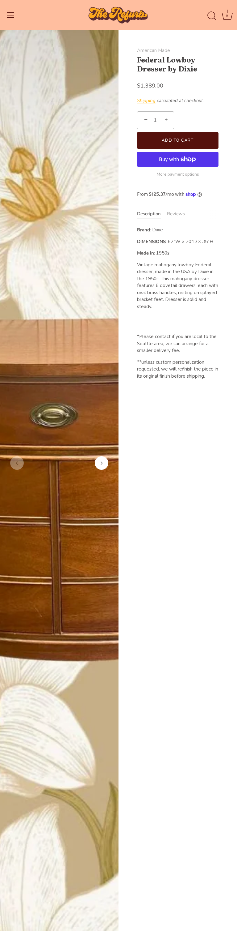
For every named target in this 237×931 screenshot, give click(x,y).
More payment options (178, 174)
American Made (153, 50)
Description (149, 214)
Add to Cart (178, 140)
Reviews (176, 214)
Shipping (146, 100)
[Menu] (11, 15)
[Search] (211, 16)
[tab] (152, 213)
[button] (17, 463)
